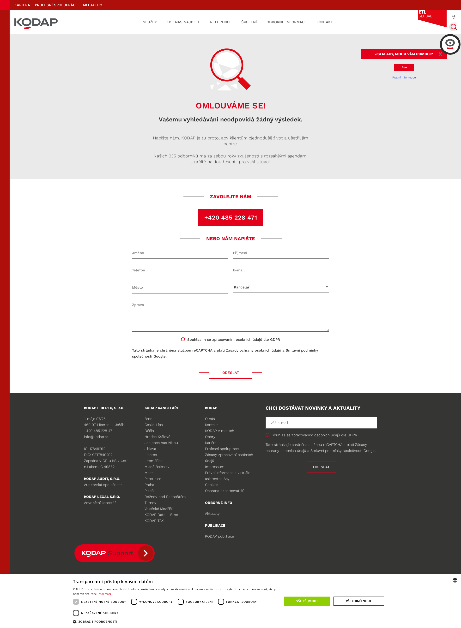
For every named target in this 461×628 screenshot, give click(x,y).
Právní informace (404, 77)
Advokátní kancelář (100, 503)
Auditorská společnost (103, 485)
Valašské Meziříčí (158, 509)
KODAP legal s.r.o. (102, 497)
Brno (148, 419)
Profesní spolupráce (56, 5)
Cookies (211, 485)
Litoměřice (153, 461)
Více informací (101, 594)
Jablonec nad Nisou (161, 443)
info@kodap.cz (96, 437)
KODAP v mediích (219, 431)
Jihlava (150, 449)
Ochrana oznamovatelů (224, 491)
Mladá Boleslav (157, 467)
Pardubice (153, 479)
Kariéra (22, 5)
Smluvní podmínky (302, 350)
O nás (210, 419)
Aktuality (92, 5)
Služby (150, 22)
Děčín (149, 431)
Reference (221, 22)
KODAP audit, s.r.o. (102, 479)
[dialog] (230, 601)
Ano (404, 67)
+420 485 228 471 (230, 217)
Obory (210, 437)
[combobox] (455, 580)
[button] (174, 621)
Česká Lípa (154, 425)
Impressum (214, 467)
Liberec (151, 455)
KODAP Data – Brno (161, 515)
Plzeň (149, 491)
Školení (249, 22)
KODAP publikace (219, 536)
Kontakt (324, 22)
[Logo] (36, 22)
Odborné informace (287, 22)
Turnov (150, 503)
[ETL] (432, 18)
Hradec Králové (157, 437)
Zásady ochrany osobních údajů (253, 350)
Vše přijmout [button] (307, 601)
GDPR (352, 435)
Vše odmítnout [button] (359, 601)
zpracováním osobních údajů (237, 339)
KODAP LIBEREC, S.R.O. (104, 408)
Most (149, 473)
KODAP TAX (154, 521)
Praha (149, 485)
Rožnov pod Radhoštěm (165, 497)
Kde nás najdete (183, 22)
